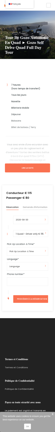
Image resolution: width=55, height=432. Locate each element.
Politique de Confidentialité (19, 388)
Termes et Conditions (16, 367)
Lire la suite (27, 168)
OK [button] (27, 426)
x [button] (53, 414)
